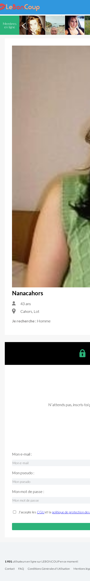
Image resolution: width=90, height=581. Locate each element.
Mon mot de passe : (28, 491)
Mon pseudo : (23, 473)
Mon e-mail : (22, 454)
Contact (10, 568)
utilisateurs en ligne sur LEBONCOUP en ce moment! (41, 561)
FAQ (21, 568)
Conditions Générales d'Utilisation (49, 568)
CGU (40, 512)
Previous (23, 25)
